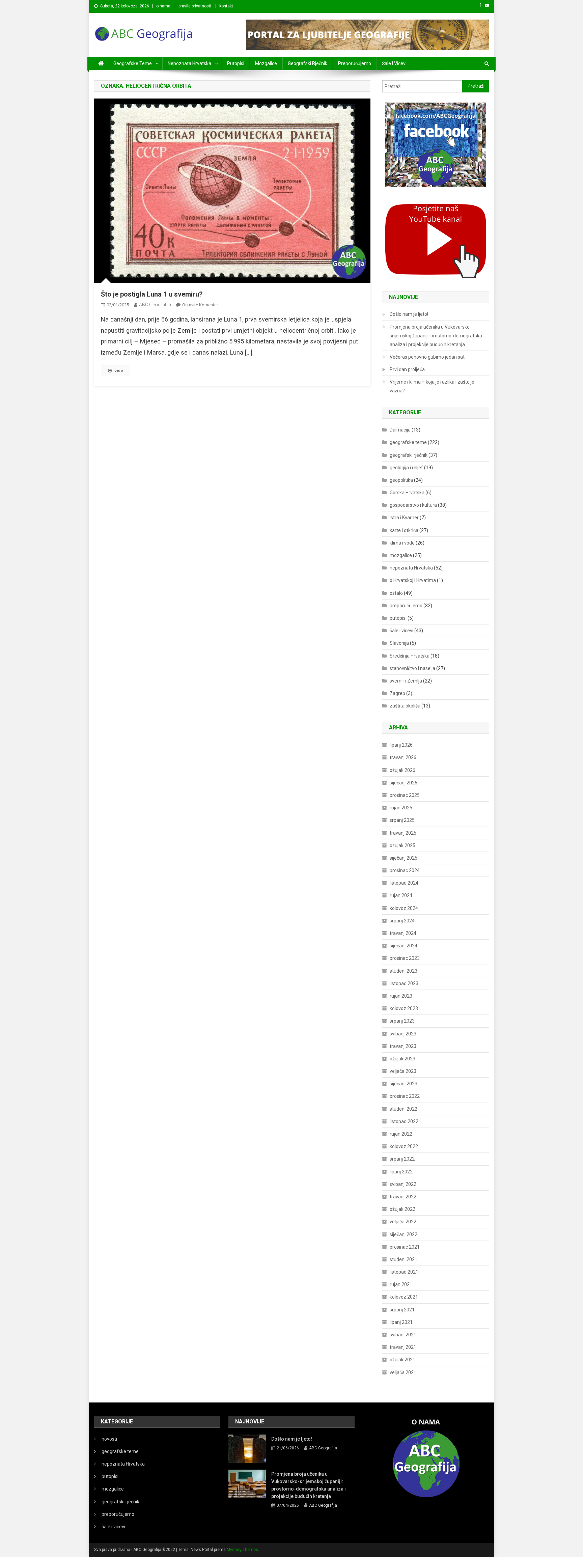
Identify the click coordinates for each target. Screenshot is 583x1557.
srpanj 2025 (402, 820)
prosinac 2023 (405, 958)
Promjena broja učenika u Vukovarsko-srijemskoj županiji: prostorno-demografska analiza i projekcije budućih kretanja (436, 335)
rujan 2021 (401, 1284)
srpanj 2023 (402, 1021)
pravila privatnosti (194, 6)
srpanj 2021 (402, 1309)
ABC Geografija (155, 304)
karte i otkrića (404, 530)
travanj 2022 (403, 1196)
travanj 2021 (403, 1347)
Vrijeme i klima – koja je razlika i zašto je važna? (432, 386)
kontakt (226, 6)
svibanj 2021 (403, 1334)
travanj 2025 (403, 833)
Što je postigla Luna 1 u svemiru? (152, 294)
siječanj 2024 (403, 945)
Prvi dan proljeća (407, 369)
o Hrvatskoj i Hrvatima (413, 580)
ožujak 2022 (402, 1209)
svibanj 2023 (403, 1033)
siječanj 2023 (403, 1083)
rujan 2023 (401, 996)
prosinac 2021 (405, 1247)
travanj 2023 (403, 1046)
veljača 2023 (403, 1071)
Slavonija (399, 643)
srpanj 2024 (402, 920)
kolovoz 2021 (404, 1297)
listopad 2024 (404, 883)
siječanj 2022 (403, 1234)
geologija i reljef (406, 467)
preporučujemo (354, 63)
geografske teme (132, 63)
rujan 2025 (401, 807)
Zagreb (397, 693)
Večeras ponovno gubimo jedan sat (427, 357)
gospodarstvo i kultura (413, 505)
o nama (163, 6)
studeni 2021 (403, 1259)
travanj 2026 (403, 757)
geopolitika (401, 480)
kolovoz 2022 (404, 1146)
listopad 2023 (404, 983)
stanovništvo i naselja (412, 668)
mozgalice (266, 63)
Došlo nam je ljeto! (409, 314)
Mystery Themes (242, 1549)
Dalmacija (400, 430)
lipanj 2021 (401, 1322)
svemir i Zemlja (406, 681)
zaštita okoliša (405, 705)
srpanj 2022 (402, 1159)
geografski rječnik (307, 63)
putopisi (235, 63)
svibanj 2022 (403, 1184)
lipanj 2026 (401, 745)
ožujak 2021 (402, 1359)
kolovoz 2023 (404, 1008)
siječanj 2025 (403, 858)
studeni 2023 (403, 971)
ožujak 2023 (402, 1058)
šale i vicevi (394, 63)
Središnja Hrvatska (409, 656)
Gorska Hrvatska (407, 492)
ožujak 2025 (402, 845)
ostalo (396, 593)
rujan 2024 (401, 895)
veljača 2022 (403, 1221)
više (118, 370)
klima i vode (402, 543)
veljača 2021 (403, 1372)
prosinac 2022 (405, 1096)
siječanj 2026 (403, 782)
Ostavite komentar (200, 304)
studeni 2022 (403, 1109)
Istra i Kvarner (404, 517)
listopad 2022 (404, 1121)
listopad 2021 (404, 1272)
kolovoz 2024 (404, 908)
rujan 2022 (401, 1134)
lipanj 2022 (401, 1171)
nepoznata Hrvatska (189, 63)
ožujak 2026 (402, 770)
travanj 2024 (403, 933)
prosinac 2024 (405, 870)
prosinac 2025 (405, 795)
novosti (109, 1439)
